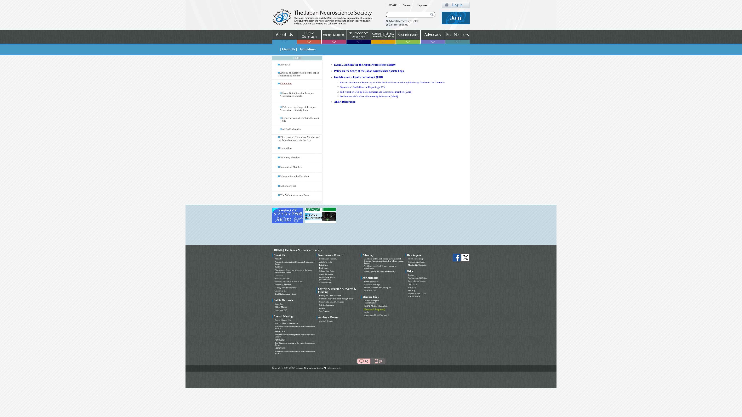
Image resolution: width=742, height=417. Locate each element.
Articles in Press (325, 262)
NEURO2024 (280, 340)
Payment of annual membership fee (377, 287)
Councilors (286, 148)
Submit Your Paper (326, 271)
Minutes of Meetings (372, 284)
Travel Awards (324, 311)
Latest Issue (323, 265)
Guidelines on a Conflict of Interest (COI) (358, 77)
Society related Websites (417, 278)
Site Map (411, 290)
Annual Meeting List (283, 320)
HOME (393, 5)
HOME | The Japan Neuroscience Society (298, 250)
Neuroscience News (371, 281)
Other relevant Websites (417, 281)
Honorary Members (290, 157)
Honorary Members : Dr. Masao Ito (288, 282)
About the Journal (326, 274)
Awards (322, 308)
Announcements (325, 282)
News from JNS (281, 310)
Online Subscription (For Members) (327, 278)
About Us (285, 64)
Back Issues (323, 268)
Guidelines (279, 267)
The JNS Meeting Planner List (287, 323)
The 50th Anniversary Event (295, 195)
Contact (407, 5)
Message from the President (294, 176)
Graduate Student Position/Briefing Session (336, 299)
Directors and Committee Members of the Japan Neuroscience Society (298, 139)
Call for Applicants (326, 305)
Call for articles (414, 297)
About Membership (415, 259)
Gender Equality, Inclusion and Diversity (379, 271)
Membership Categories (417, 265)
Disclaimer (412, 287)
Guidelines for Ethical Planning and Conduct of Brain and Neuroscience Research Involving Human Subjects (383, 261)
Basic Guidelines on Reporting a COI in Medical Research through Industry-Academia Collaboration (392, 82)
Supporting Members (291, 167)
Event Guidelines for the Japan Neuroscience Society (297, 94)
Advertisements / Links (417, 293)
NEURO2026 (280, 332)
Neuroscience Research (328, 259)
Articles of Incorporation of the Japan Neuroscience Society (298, 74)
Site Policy (412, 284)
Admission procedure (416, 262)
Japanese (422, 5)
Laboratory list (288, 186)
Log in (366, 312)
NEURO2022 (280, 348)
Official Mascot (281, 307)
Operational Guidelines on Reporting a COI (362, 87)
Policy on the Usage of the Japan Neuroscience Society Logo (298, 108)
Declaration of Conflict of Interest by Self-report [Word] (369, 96)
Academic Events (326, 321)
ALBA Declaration (291, 129)
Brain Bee (279, 304)
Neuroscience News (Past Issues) (376, 315)
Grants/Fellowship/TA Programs (331, 302)
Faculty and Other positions (330, 296)
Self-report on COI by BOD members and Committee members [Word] (376, 92)
